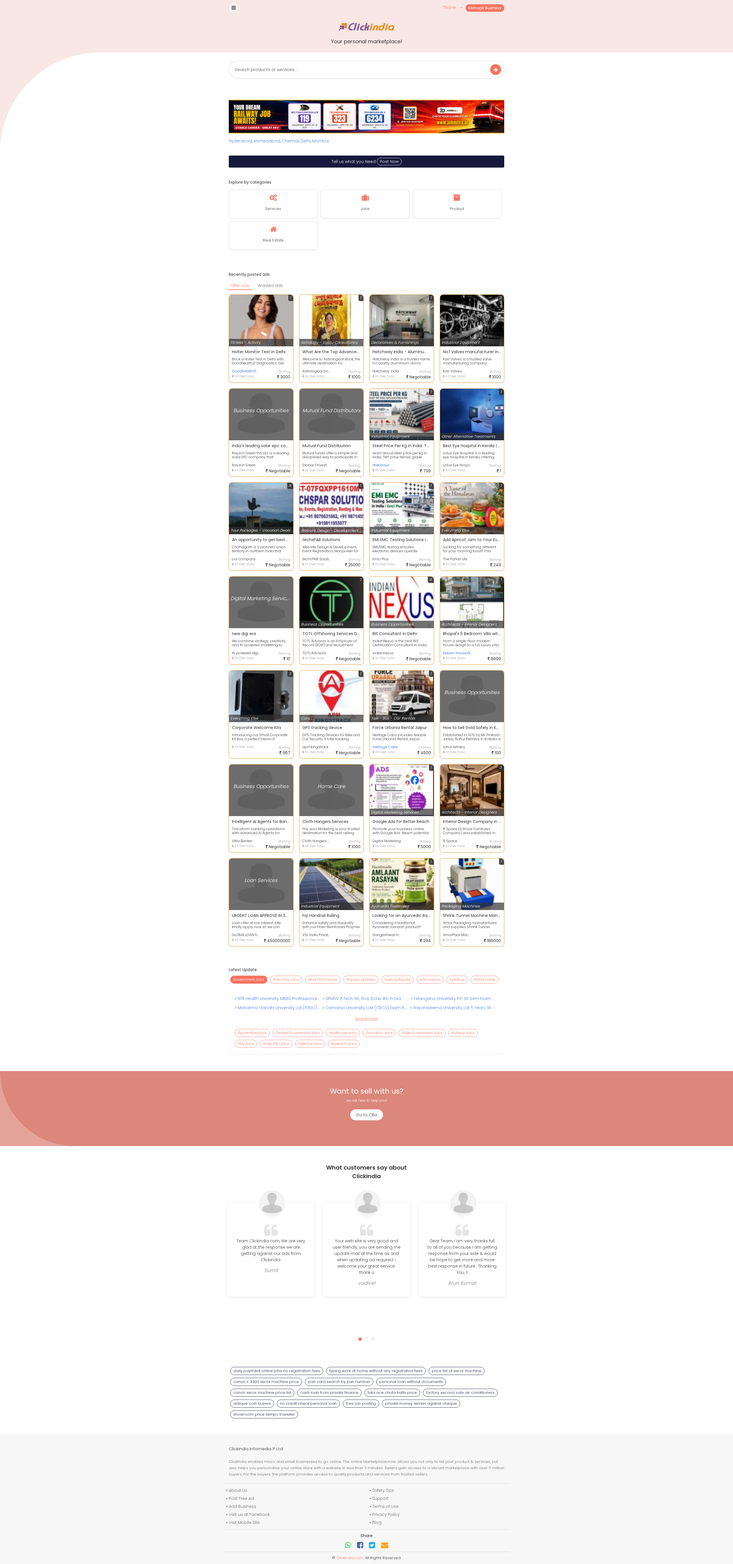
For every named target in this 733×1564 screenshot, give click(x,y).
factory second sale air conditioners (460, 1392)
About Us (238, 1490)
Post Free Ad (241, 1498)
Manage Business (484, 8)
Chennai (290, 141)
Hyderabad (240, 141)
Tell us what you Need (365, 161)
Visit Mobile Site (244, 1522)
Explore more (366, 1018)
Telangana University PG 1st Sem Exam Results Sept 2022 (454, 998)
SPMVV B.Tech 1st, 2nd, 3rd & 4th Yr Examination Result (366, 998)
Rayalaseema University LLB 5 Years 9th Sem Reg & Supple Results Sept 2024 (454, 1008)
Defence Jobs (310, 1043)
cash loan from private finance (329, 1392)
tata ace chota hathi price (392, 1392)
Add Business (242, 1506)
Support (380, 1498)
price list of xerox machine (456, 1371)
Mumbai (320, 141)
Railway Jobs (463, 1032)
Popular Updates (360, 979)
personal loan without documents (411, 1381)
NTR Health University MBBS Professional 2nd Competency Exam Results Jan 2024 (278, 998)
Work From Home (322, 979)
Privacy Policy (386, 1514)
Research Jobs (343, 1043)
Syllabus (457, 979)
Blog (376, 1522)
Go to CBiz (366, 1115)
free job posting (361, 1403)
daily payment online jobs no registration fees (276, 1371)
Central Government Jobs (298, 1032)
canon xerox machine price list (262, 1392)
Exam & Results (398, 979)
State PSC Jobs (276, 1043)
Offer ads (239, 285)
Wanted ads (270, 285)
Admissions (430, 979)
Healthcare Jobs (343, 1032)
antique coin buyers (252, 1403)
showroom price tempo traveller (264, 1414)
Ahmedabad (267, 141)
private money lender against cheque (421, 1403)
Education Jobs (379, 1032)
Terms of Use (385, 1506)
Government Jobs (248, 979)
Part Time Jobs (286, 979)
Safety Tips (383, 1490)
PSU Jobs (246, 1043)
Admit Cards (484, 979)
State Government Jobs (422, 1032)
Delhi (305, 141)
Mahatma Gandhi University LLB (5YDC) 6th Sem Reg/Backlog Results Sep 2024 (278, 1008)
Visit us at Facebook (249, 1514)
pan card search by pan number (339, 1381)
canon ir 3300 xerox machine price (266, 1381)
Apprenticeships (252, 1032)
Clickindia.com (349, 1558)
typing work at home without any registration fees (376, 1371)
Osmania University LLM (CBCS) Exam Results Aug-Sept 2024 (366, 1008)
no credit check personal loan (308, 1403)
